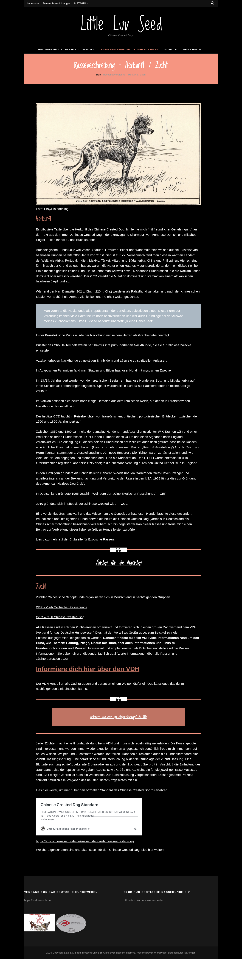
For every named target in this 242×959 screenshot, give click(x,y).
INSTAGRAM (81, 3)
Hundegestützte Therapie (57, 49)
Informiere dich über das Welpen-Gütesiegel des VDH (118, 717)
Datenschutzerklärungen (57, 3)
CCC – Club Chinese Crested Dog (60, 617)
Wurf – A (170, 49)
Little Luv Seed (121, 25)
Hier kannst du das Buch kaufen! (72, 240)
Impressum (33, 3)
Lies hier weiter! (152, 850)
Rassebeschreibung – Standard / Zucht (129, 49)
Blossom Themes (125, 952)
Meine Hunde (192, 49)
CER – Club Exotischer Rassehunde (61, 607)
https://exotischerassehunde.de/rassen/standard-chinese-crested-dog (85, 841)
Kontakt (89, 49)
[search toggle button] (212, 3)
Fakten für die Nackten (118, 563)
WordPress (160, 952)
